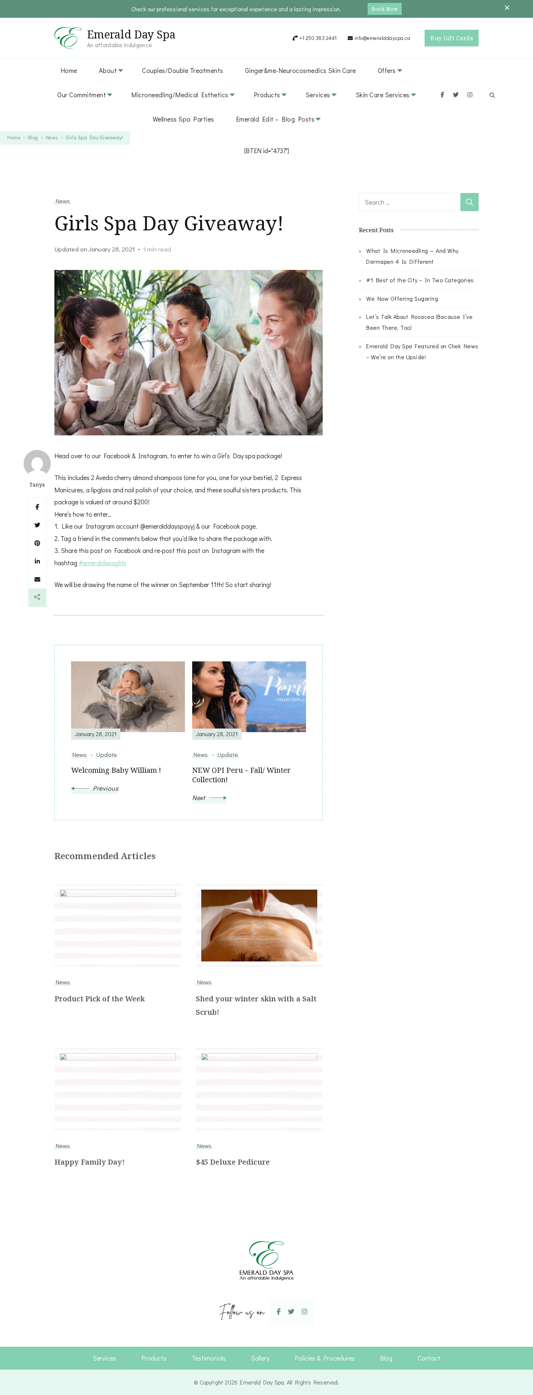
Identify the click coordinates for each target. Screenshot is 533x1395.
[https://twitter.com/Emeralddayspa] (291, 1311)
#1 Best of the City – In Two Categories (420, 280)
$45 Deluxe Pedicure (233, 1162)
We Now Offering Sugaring (402, 298)
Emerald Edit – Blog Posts (275, 119)
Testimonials (209, 1358)
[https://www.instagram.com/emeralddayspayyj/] (304, 1311)
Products (267, 94)
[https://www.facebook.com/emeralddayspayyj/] (278, 1311)
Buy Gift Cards (451, 38)
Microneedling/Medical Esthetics (179, 94)
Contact (429, 1358)
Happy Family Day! (89, 1162)
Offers (387, 70)
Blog (386, 1358)
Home (69, 70)
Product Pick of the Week (99, 999)
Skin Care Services (383, 94)
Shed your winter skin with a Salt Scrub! (256, 1005)
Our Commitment (81, 94)
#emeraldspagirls (102, 562)
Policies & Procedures (325, 1358)
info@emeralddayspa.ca (382, 37)
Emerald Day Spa (131, 34)
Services (318, 94)
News (62, 201)
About (108, 70)
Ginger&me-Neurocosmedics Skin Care (300, 70)
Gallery (260, 1358)
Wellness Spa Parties (183, 119)
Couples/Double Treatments (182, 70)
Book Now (385, 8)
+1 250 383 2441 (318, 37)
